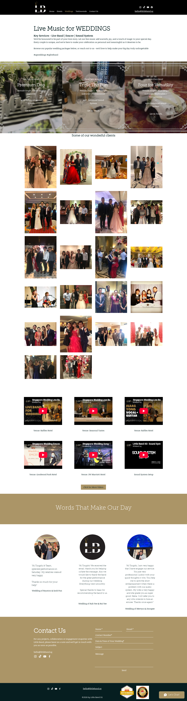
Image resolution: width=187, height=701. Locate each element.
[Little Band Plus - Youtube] (44, 656)
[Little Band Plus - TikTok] (40, 656)
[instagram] (140, 7)
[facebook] (151, 7)
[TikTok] (144, 7)
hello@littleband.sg (43, 652)
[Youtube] (148, 7)
